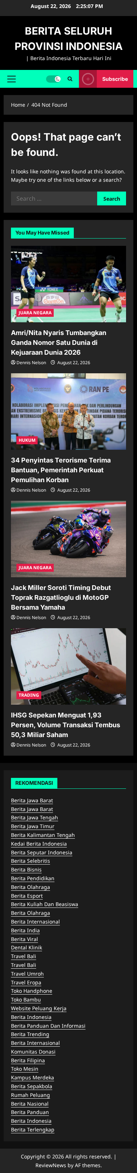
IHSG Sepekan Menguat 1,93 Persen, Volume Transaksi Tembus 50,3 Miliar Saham (65, 725)
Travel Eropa (26, 982)
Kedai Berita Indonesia (39, 843)
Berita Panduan (30, 1112)
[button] (11, 78)
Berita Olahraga (30, 886)
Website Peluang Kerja (38, 1008)
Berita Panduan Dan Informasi (48, 1025)
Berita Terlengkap (32, 1129)
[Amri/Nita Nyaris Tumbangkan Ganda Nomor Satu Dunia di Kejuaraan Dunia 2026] (68, 284)
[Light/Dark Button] (53, 78)
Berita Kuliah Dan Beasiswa (44, 904)
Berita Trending (30, 1034)
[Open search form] (70, 79)
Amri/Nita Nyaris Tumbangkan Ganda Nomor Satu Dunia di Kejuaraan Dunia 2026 (58, 342)
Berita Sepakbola (31, 1086)
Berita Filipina (28, 1060)
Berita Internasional (35, 921)
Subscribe (115, 78)
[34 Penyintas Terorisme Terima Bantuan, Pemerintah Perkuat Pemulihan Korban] (68, 411)
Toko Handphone (31, 990)
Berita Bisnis (26, 869)
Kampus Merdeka (32, 1077)
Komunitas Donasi (33, 1051)
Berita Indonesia (31, 1016)
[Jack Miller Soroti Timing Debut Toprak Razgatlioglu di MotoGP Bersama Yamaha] (68, 539)
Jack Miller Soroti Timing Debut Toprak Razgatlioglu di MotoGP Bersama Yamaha (61, 597)
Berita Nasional (30, 1103)
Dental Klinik (26, 947)
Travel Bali (23, 956)
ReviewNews (50, 1165)
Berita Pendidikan (32, 878)
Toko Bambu (26, 999)
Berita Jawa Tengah (34, 817)
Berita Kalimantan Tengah (43, 834)
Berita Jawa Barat (32, 800)
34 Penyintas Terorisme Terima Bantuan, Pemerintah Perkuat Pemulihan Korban (61, 470)
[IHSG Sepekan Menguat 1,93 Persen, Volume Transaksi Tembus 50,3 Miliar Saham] (68, 666)
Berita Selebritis (30, 860)
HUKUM (27, 440)
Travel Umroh (27, 973)
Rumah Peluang (30, 1094)
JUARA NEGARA (35, 313)
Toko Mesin (24, 1068)
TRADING (29, 695)
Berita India (25, 930)
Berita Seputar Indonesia (41, 852)
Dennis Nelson (31, 362)
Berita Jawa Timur (32, 826)
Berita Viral (24, 939)
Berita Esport (27, 895)
